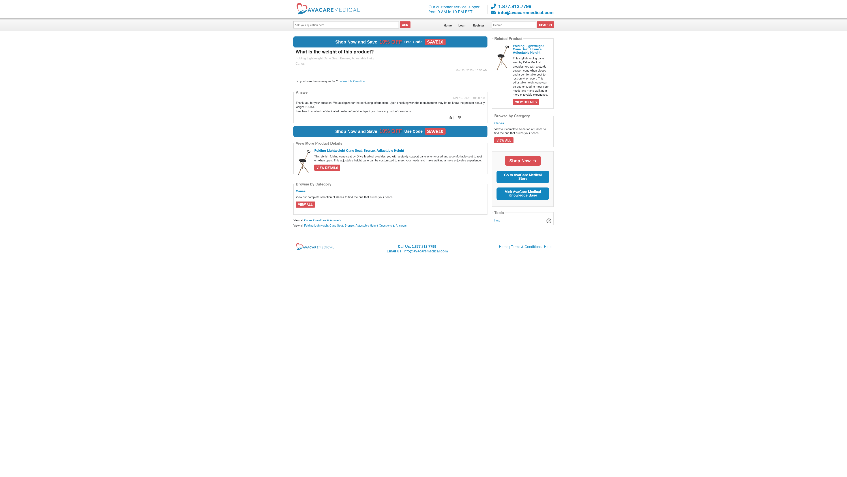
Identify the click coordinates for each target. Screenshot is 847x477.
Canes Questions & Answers (322, 220)
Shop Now (520, 160)
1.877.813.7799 (514, 6)
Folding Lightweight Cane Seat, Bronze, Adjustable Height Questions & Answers (355, 225)
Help (497, 220)
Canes (300, 191)
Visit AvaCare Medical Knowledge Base (523, 193)
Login (462, 25)
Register (478, 25)
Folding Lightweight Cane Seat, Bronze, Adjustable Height (359, 150)
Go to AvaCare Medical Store (523, 176)
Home (448, 25)
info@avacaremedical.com (526, 12)
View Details (327, 167)
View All (305, 204)
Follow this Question (352, 81)
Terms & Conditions (526, 247)
